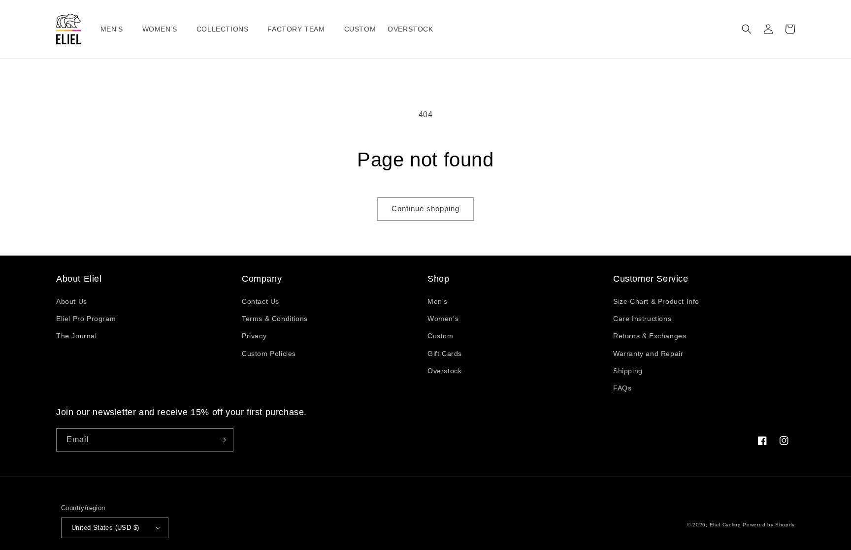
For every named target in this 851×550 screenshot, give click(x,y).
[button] (115, 29)
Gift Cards (444, 353)
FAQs (622, 388)
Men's (437, 301)
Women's (442, 319)
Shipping (628, 371)
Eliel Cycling (725, 524)
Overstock (444, 371)
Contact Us (260, 301)
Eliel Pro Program (86, 319)
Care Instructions (642, 319)
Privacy (254, 336)
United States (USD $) (105, 527)
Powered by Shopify (769, 524)
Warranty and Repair (648, 353)
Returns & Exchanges (649, 336)
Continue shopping (425, 208)
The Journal (76, 336)
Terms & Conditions (275, 319)
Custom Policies (269, 353)
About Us (71, 301)
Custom (440, 336)
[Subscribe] (222, 440)
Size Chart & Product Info (656, 301)
